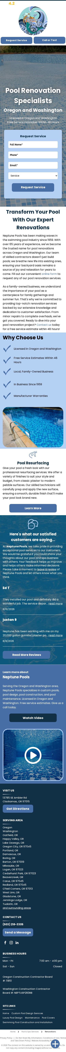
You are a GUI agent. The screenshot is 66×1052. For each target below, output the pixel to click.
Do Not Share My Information (29, 1038)
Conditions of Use (51, 1038)
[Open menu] (61, 20)
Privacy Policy (6, 1038)
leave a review (46, 569)
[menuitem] (7, 1013)
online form (49, 274)
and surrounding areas (17, 908)
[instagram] (11, 943)
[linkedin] (17, 943)
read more (55, 604)
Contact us (44, 325)
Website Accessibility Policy (43, 1040)
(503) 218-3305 (13, 924)
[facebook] (5, 943)
